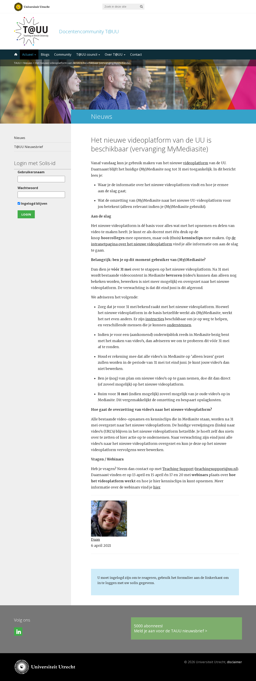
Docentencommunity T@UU (89, 31)
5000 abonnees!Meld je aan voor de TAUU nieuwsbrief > (170, 628)
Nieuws (27, 63)
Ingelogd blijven (33, 203)
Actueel (28, 54)
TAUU (17, 63)
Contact (136, 54)
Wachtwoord (28, 188)
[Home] (15, 54)
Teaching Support (178, 469)
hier (156, 487)
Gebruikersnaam (31, 172)
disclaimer (234, 662)
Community (62, 54)
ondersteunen (179, 325)
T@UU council (87, 54)
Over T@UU (114, 54)
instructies (154, 319)
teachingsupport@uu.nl (216, 469)
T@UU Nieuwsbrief (28, 147)
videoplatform (195, 163)
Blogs (45, 54)
